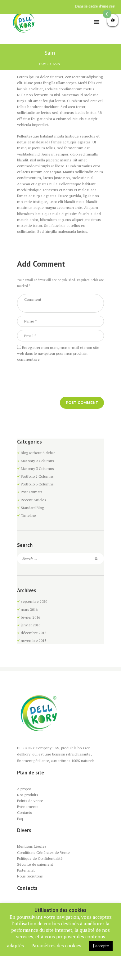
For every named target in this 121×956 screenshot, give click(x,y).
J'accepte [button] (101, 946)
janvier (30, 625)
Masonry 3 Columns (37, 468)
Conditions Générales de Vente (43, 852)
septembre (34, 601)
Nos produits (27, 794)
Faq (20, 818)
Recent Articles (33, 500)
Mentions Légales (32, 846)
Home (43, 63)
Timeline (28, 515)
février (30, 617)
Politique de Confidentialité (40, 858)
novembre (33, 640)
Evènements (27, 806)
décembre (33, 632)
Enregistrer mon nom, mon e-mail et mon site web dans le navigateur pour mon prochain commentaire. (58, 353)
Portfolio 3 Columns (37, 484)
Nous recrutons (30, 876)
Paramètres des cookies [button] (56, 945)
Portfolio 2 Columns (37, 476)
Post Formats (32, 491)
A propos (24, 789)
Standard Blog (32, 507)
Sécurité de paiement (35, 864)
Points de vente (30, 800)
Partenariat (26, 870)
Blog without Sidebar (38, 452)
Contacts (24, 812)
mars (29, 609)
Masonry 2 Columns (37, 460)
